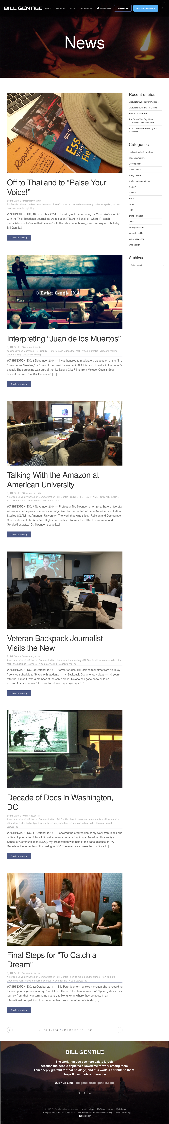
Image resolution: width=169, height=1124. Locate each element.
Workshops (86, 8)
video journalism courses (38, 980)
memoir (132, 186)
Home (37, 8)
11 (70, 1030)
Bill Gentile (15, 200)
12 (75, 1030)
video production (136, 227)
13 (80, 1030)
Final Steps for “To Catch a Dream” (51, 959)
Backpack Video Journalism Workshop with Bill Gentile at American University (77, 1112)
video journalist (90, 350)
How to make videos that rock (35, 204)
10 (65, 1030)
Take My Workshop (145, 8)
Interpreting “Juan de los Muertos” (64, 338)
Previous (10, 1030)
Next (119, 1030)
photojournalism (136, 215)
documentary (135, 169)
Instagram (105, 8)
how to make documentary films (86, 819)
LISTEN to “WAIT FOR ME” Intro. (143, 107)
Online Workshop (123, 1112)
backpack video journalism (20, 350)
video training (14, 354)
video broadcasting (83, 204)
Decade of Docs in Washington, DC (60, 801)
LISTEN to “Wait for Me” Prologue (144, 101)
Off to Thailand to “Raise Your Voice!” (56, 186)
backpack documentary (69, 660)
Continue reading (19, 237)
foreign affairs (135, 175)
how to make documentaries (85, 976)
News (72, 8)
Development (135, 163)
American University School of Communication (31, 496)
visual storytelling (25, 208)
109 (90, 1030)
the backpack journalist (25, 663)
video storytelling (103, 204)
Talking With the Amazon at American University (53, 479)
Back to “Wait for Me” (138, 113)
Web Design (134, 244)
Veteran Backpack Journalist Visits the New (55, 642)
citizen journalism (137, 157)
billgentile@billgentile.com (95, 1083)
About (48, 8)
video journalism (59, 823)
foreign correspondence (139, 181)
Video (131, 221)
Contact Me (123, 8)
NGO (131, 209)
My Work (60, 8)
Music (131, 198)
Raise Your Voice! (62, 204)
